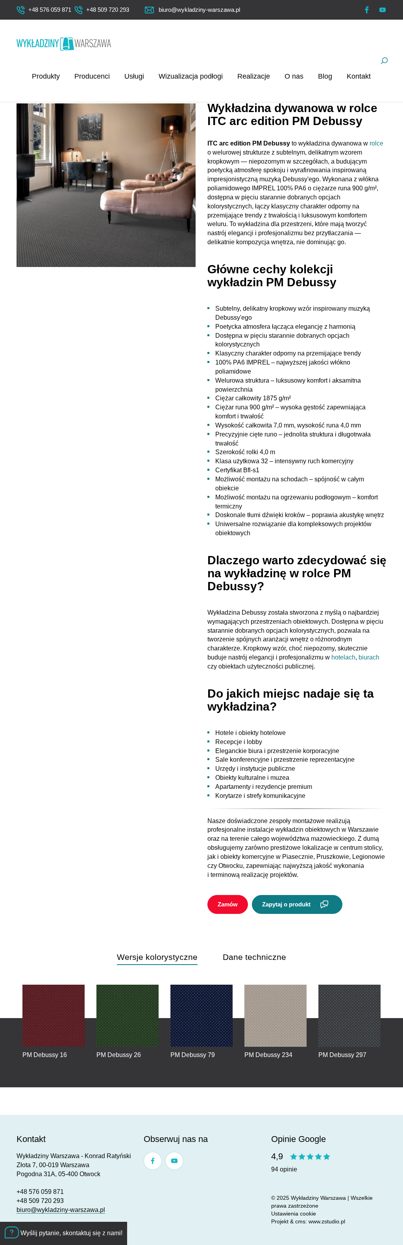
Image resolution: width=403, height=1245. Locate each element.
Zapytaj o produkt (286, 904)
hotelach (343, 657)
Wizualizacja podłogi (191, 76)
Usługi (134, 76)
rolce (376, 143)
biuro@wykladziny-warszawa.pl (61, 1209)
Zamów (228, 904)
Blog (325, 76)
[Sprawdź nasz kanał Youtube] (174, 1161)
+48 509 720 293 (40, 1200)
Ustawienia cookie (293, 1213)
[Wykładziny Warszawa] (64, 44)
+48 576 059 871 (40, 1191)
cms (300, 1221)
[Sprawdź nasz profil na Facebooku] (367, 10)
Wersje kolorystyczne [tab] (157, 956)
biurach (369, 657)
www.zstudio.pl (327, 1221)
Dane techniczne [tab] (254, 956)
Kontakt (359, 76)
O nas (294, 76)
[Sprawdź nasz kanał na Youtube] (382, 10)
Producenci (92, 76)
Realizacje (253, 76)
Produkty (46, 76)
